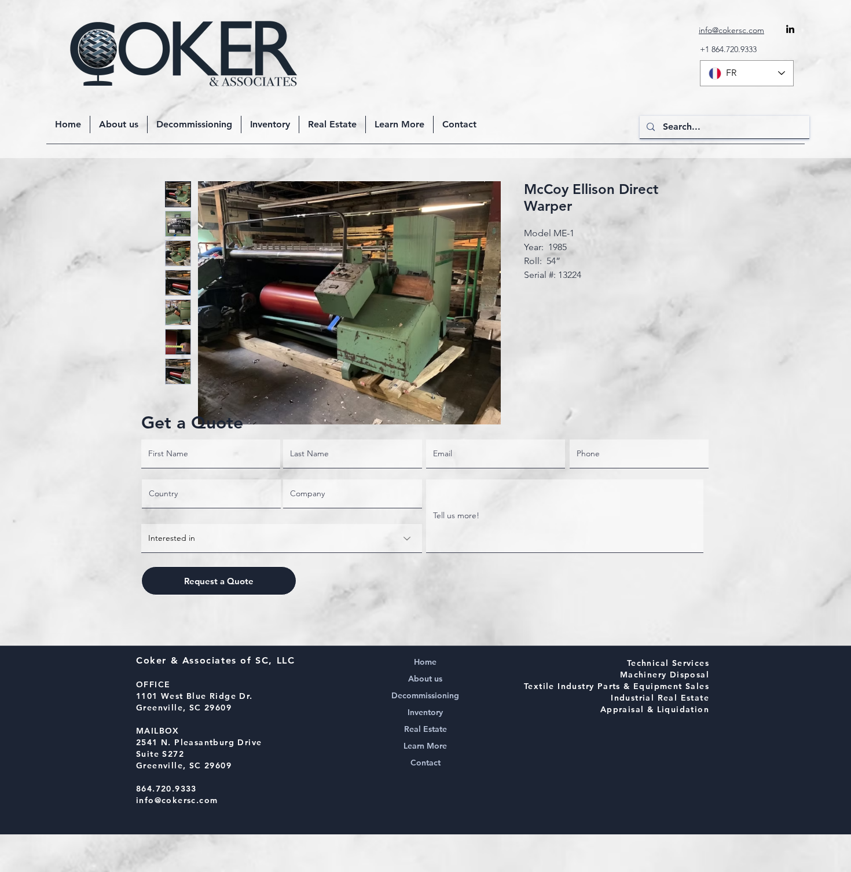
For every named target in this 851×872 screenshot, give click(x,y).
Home (425, 662)
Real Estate (425, 729)
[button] (399, 124)
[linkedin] (790, 29)
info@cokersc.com (177, 800)
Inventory (425, 712)
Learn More (425, 746)
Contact (425, 762)
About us (425, 678)
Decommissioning (425, 695)
